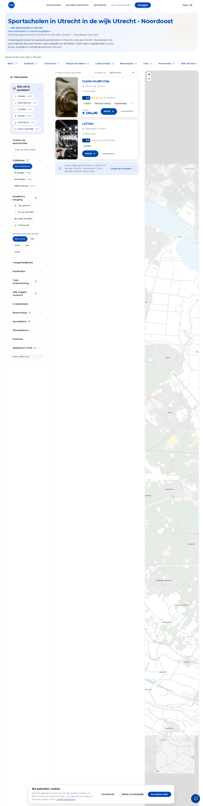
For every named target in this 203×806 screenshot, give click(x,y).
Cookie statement (65, 799)
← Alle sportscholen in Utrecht (25, 27)
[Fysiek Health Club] (66, 97)
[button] (149, 74)
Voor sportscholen (121, 5)
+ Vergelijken (126, 111)
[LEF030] (66, 139)
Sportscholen (54, 5)
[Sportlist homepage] (11, 5)
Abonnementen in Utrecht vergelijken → (30, 31)
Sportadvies (99, 5)
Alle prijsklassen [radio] (22, 166)
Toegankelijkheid (23, 262)
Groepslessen (20, 303)
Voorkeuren (108, 794)
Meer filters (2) (21, 356)
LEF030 (87, 124)
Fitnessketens (21, 330)
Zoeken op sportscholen (20, 142)
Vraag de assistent (121, 168)
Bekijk (107, 111)
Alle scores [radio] (20, 239)
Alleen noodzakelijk (133, 794)
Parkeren (18, 339)
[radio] (23, 173)
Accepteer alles (159, 794)
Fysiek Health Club (95, 81)
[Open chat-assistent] (195, 798)
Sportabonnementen (77, 5)
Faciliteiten (19, 271)
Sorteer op (100, 72)
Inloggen (143, 5)
